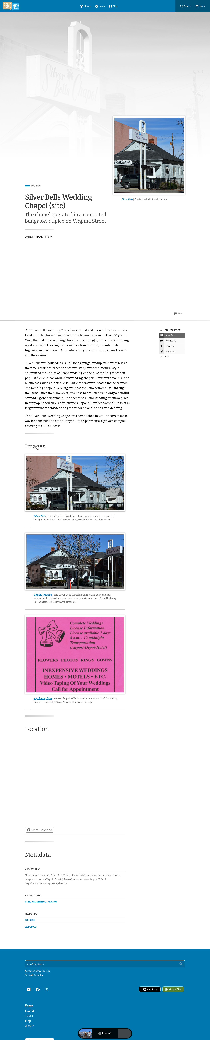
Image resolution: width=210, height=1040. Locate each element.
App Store (152, 989)
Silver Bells (127, 199)
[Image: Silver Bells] (149, 155)
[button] (185, 6)
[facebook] (37, 989)
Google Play (175, 989)
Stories (87, 6)
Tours (102, 6)
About (29, 1026)
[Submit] (181, 963)
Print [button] (180, 313)
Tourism (36, 185)
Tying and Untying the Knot (41, 901)
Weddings (30, 926)
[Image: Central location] (75, 561)
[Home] (11, 6)
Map (115, 6)
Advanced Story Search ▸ (38, 970)
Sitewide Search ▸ (34, 975)
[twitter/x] (46, 989)
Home (29, 1005)
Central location (43, 594)
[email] (28, 989)
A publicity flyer (43, 698)
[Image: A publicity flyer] (75, 654)
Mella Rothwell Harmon (40, 236)
